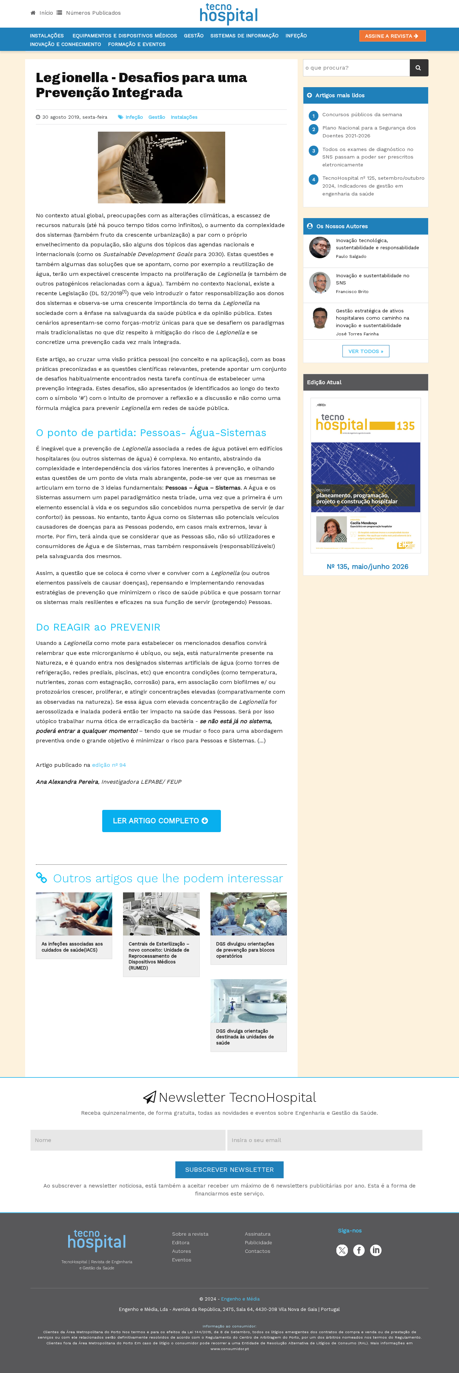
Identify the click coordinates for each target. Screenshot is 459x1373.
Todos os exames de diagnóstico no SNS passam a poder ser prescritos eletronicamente (367, 157)
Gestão (194, 35)
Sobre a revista (190, 1234)
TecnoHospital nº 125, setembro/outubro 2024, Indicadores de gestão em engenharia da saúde (373, 185)
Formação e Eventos (137, 44)
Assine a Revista (389, 36)
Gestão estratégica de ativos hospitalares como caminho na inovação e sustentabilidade (372, 318)
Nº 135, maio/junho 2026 (367, 566)
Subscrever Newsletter (229, 1169)
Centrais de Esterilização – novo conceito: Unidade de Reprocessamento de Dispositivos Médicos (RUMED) (159, 956)
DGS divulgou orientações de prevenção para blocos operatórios (245, 949)
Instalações (47, 35)
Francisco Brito (352, 291)
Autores (181, 1251)
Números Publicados (92, 13)
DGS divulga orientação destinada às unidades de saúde (245, 1037)
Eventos (181, 1260)
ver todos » (366, 351)
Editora (180, 1242)
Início (45, 13)
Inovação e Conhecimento (65, 44)
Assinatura (257, 1234)
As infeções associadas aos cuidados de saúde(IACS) (72, 947)
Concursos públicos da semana (362, 114)
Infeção (296, 35)
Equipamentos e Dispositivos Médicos (124, 35)
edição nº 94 (109, 764)
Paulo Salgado (351, 256)
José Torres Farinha (357, 333)
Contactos (257, 1251)
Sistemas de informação (244, 35)
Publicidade (258, 1242)
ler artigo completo (157, 820)
